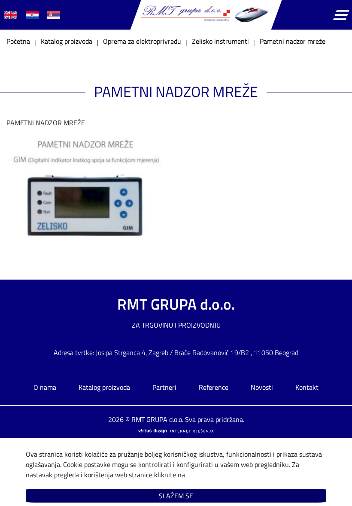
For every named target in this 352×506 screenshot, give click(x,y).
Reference (213, 387)
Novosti (262, 387)
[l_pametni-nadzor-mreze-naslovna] (91, 249)
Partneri (164, 387)
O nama (44, 387)
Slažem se (176, 496)
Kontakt (307, 387)
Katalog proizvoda (104, 387)
